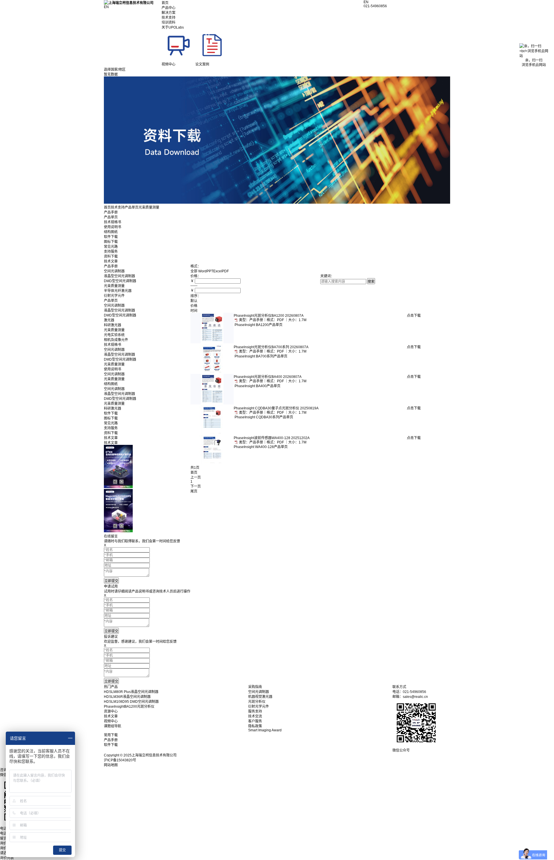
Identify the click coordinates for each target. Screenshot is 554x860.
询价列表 (7, 858)
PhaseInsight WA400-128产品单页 (261, 447)
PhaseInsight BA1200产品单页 (258, 325)
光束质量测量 (114, 286)
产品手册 (111, 212)
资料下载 (111, 256)
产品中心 (168, 8)
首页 (165, 3)
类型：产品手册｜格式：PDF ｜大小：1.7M (273, 320)
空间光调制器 (114, 271)
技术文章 (111, 261)
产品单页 (131, 207)
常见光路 (111, 247)
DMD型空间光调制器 (120, 281)
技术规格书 (112, 222)
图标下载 (111, 242)
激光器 (109, 320)
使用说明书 (112, 227)
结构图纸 (111, 232)
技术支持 (168, 18)
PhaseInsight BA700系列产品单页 (260, 356)
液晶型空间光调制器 (119, 276)
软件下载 (111, 237)
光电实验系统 (114, 335)
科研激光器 (112, 325)
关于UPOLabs (173, 27)
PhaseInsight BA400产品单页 (257, 386)
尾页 (193, 491)
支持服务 (111, 252)
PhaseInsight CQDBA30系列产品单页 (263, 417)
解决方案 (168, 13)
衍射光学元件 (114, 296)
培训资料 (168, 22)
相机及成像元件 (116, 340)
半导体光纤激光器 (118, 291)
